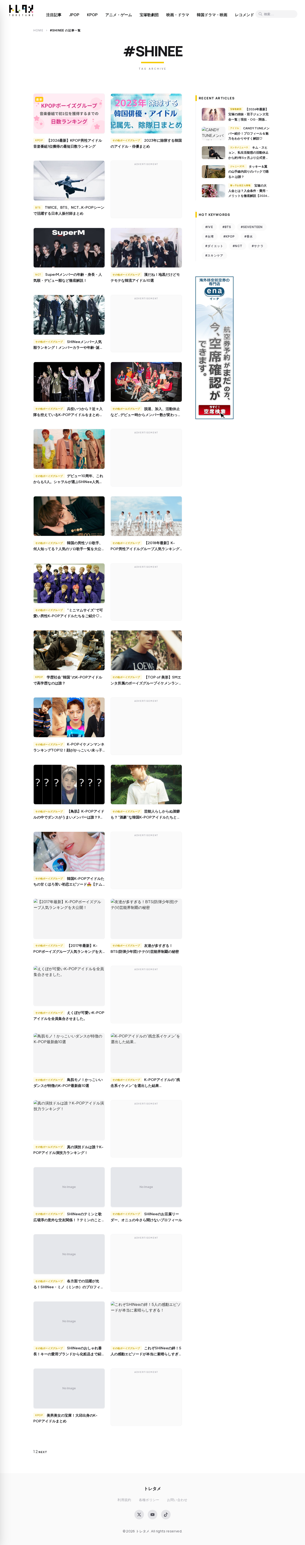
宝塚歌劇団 (149, 14)
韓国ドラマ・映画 (212, 14)
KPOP (92, 14)
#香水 (248, 236)
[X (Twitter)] (139, 1514)
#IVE (209, 227)
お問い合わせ (177, 1499)
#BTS (227, 227)
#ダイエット (214, 246)
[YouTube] (152, 1514)
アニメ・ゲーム (118, 14)
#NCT (237, 246)
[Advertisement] (146, 190)
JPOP (74, 14)
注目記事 (53, 14)
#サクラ (258, 246)
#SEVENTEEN (252, 227)
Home (38, 30)
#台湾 (209, 236)
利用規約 (124, 1499)
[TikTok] (166, 1514)
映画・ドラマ (177, 14)
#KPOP (229, 236)
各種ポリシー (149, 1499)
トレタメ (152, 1488)
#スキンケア (214, 255)
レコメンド (244, 14)
